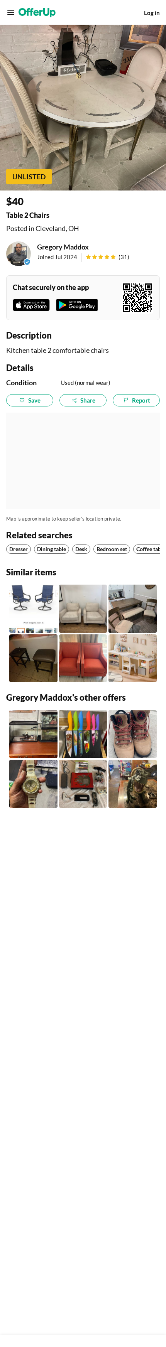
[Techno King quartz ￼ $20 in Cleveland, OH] (33, 784)
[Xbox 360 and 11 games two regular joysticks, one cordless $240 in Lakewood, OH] (83, 784)
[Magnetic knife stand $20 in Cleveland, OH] (83, 734)
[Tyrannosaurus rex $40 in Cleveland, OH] (132, 784)
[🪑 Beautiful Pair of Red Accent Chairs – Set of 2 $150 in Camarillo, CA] (83, 658)
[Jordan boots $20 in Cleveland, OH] (132, 734)
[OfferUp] (37, 12)
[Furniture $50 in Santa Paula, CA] (33, 658)
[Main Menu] (10, 12)
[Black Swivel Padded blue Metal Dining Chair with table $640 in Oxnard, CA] (33, 609)
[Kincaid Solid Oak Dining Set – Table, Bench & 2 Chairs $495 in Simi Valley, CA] (132, 609)
